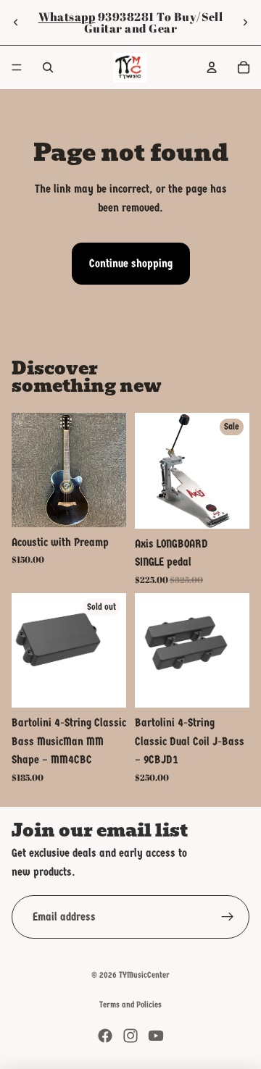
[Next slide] (245, 22)
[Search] (48, 67)
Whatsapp (67, 17)
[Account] (212, 67)
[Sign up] (227, 917)
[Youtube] (156, 1035)
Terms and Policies (130, 1004)
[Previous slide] (16, 22)
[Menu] (16, 67)
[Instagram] (130, 1035)
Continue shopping (131, 263)
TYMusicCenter (144, 975)
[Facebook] (105, 1035)
